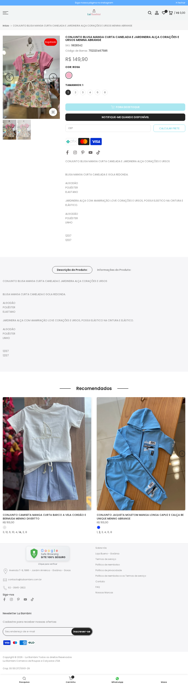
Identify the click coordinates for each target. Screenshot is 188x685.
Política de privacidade (108, 570)
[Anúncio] (94, 3)
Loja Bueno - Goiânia (107, 553)
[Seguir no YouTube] (90, 152)
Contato (100, 581)
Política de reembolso (107, 564)
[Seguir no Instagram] (75, 152)
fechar (8, 3)
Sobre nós (101, 547)
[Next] (53, 77)
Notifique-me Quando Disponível (125, 117)
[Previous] (10, 77)
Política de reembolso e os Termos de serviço (120, 575)
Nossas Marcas (104, 592)
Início (6, 25)
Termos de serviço (105, 559)
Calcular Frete (169, 128)
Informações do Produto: (114, 270)
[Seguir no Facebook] (67, 152)
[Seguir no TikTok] (98, 152)
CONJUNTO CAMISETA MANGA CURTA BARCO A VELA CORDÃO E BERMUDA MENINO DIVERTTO (44, 516)
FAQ (97, 587)
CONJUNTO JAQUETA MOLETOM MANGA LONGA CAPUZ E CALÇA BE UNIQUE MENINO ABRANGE (140, 516)
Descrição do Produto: (72, 270)
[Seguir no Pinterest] (83, 152)
